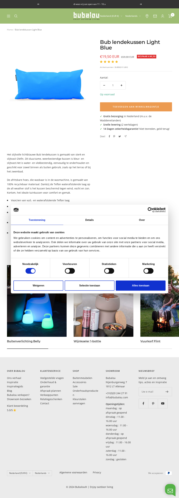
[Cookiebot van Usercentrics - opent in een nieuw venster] (150, 209)
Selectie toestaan (89, 285)
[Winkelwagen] (170, 16)
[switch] (70, 271)
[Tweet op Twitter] (119, 136)
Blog (9, 390)
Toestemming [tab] (37, 219)
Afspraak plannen (50, 390)
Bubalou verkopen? (18, 395)
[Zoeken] (15, 16)
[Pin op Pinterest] (114, 136)
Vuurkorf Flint (150, 341)
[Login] (162, 16)
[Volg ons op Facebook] (143, 403)
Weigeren (38, 285)
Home (10, 29)
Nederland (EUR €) (109, 15)
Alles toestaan (140, 285)
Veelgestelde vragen (52, 378)
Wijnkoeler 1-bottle (87, 341)
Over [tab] (142, 219)
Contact (44, 403)
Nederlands (131, 15)
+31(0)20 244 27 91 (116, 393)
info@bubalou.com (117, 397)
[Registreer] (167, 391)
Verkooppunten (49, 395)
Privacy (97, 472)
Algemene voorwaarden (73, 472)
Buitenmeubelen (82, 378)
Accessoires (79, 382)
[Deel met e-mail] (125, 136)
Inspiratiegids (15, 386)
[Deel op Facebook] (109, 136)
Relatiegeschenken (51, 399)
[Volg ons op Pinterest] (153, 403)
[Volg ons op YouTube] (162, 403)
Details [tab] (89, 219)
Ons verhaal (14, 378)
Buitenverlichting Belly (23, 341)
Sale (75, 386)
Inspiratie (12, 382)
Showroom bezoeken (19, 399)
